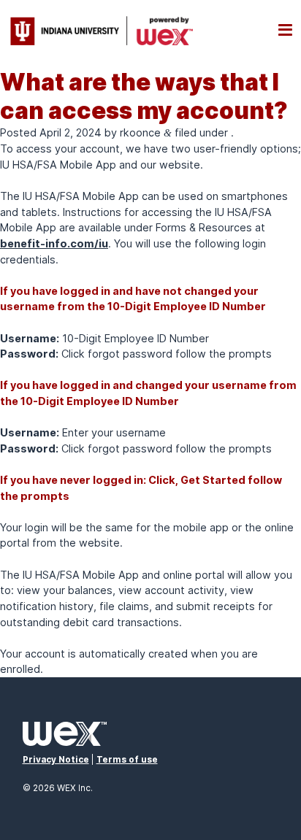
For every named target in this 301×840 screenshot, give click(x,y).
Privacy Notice (56, 760)
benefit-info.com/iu (54, 243)
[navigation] (285, 30)
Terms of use (127, 760)
